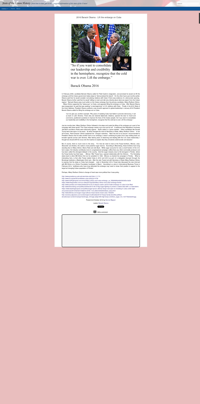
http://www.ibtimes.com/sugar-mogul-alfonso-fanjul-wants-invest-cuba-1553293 (88, 193)
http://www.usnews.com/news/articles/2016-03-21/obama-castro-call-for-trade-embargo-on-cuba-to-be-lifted (97, 184)
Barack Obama (103, 203)
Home (13, 8)
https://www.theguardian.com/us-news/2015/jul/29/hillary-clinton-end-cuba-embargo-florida (91, 182)
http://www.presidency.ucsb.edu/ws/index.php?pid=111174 (81, 176)
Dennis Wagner (111, 200)
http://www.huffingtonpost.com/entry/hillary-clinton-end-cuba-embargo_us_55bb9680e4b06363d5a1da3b (96, 180)
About (18, 8)
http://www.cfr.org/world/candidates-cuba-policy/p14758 (80, 178)
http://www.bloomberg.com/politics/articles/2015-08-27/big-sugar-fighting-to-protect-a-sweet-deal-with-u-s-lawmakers (100, 186)
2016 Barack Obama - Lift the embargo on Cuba (98, 17)
